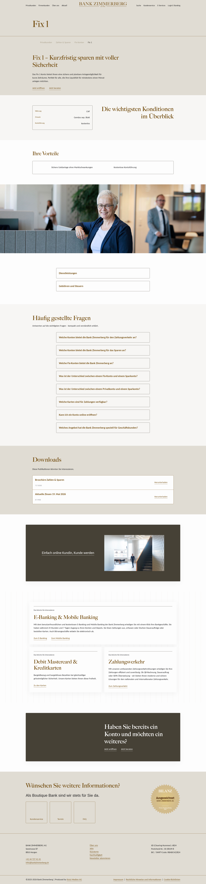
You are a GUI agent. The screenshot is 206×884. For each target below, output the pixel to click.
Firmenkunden (44, 6)
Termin (61, 819)
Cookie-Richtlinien (172, 880)
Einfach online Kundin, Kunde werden (68, 553)
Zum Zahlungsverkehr (118, 686)
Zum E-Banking (40, 638)
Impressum (118, 880)
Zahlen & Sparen (63, 43)
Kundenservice (36, 819)
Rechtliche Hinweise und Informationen (143, 880)
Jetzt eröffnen (38, 88)
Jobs (92, 849)
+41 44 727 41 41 (33, 859)
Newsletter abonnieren (100, 858)
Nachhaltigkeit (96, 855)
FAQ (84, 819)
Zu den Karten (40, 686)
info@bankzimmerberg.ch (37, 863)
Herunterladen (160, 482)
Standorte (94, 852)
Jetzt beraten (55, 88)
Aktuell (64, 6)
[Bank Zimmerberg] (103, 4)
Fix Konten (79, 43)
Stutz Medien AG (74, 880)
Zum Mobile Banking (60, 638)
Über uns (55, 6)
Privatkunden (31, 6)
